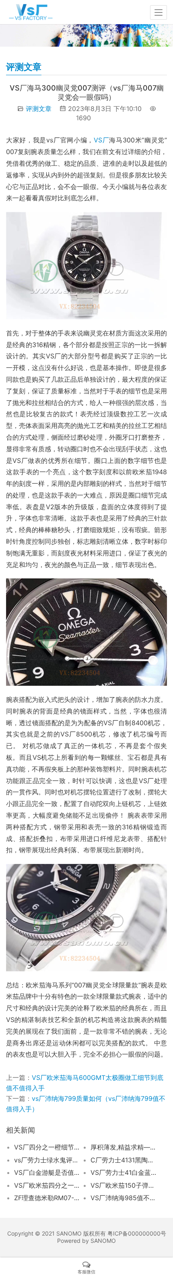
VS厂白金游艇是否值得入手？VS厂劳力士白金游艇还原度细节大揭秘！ (47, 1172)
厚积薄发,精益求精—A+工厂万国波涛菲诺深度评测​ (124, 1147)
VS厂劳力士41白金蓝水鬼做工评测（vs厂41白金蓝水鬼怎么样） (124, 1172)
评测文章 (38, 109)
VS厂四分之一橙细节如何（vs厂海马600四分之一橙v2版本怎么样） (47, 1147)
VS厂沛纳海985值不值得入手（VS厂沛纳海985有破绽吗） (124, 1198)
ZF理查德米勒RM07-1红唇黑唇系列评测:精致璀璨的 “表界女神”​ (47, 1198)
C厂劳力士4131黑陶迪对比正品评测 (124, 1160)
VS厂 (101, 140)
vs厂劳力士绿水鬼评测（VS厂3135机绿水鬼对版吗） (47, 1160)
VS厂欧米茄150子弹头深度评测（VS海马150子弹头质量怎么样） (124, 1185)
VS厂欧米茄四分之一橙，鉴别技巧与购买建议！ (47, 1185)
